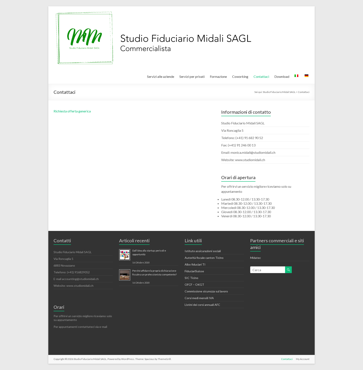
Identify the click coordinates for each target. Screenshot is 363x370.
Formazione (218, 76)
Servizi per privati (192, 76)
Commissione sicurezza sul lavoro (206, 291)
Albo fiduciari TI (195, 264)
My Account (302, 359)
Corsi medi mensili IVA (199, 298)
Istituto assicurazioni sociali (203, 251)
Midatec (255, 257)
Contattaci (261, 76)
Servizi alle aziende (160, 76)
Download (281, 76)
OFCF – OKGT (194, 284)
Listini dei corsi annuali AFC (202, 304)
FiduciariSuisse (194, 271)
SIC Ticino (191, 278)
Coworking (240, 76)
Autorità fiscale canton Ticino (204, 257)
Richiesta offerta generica (72, 111)
